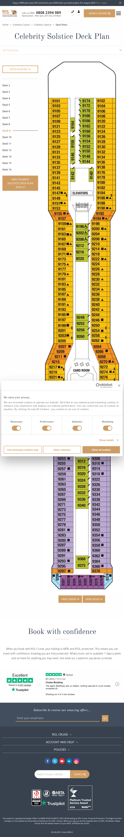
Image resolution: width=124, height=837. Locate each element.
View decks (92, 599)
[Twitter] (55, 761)
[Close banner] (119, 386)
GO (105, 718)
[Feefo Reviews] (80, 797)
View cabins (68, 599)
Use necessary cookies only (22, 449)
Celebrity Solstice (43, 24)
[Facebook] (47, 761)
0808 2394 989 (48, 12)
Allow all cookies (101, 449)
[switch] (46, 428)
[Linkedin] (69, 761)
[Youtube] (62, 761)
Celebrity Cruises (21, 24)
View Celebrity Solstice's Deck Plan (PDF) (20, 183)
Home (5, 24)
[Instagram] (76, 761)
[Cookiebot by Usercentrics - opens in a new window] (98, 385)
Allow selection (62, 449)
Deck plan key (18, 69)
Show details (106, 440)
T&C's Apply (101, 2)
